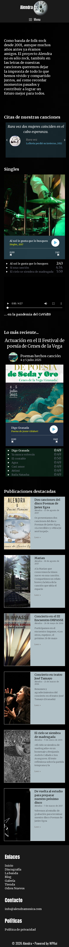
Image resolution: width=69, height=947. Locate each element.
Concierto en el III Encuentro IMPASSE (48, 618)
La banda (11, 873)
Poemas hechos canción (40, 356)
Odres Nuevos (15, 888)
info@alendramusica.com (23, 909)
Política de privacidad (20, 929)
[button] (7, 140)
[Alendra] (41, 8)
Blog (8, 877)
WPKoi (53, 943)
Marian (39, 558)
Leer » (37, 537)
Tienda (10, 884)
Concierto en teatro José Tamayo (48, 676)
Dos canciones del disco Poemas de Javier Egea (47, 503)
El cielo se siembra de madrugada (47, 735)
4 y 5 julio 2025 (30, 359)
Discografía (13, 869)
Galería (10, 881)
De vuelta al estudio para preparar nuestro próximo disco (48, 796)
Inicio (9, 865)
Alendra (26, 7)
